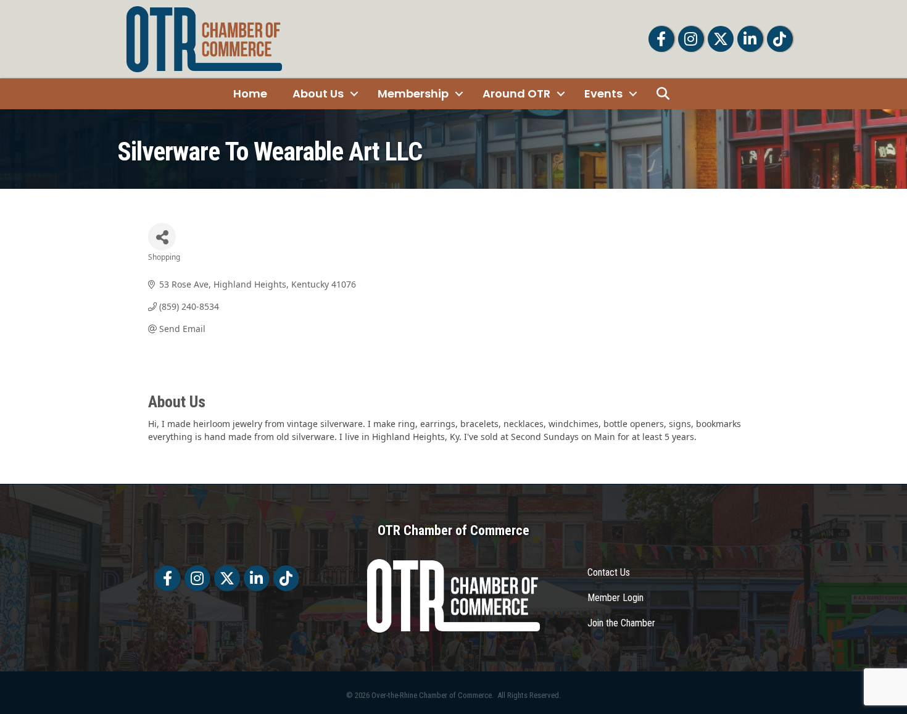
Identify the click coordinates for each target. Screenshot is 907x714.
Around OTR (516, 93)
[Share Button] (162, 237)
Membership (413, 93)
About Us (318, 93)
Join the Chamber (621, 623)
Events (603, 93)
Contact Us (608, 572)
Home (250, 93)
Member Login (615, 598)
